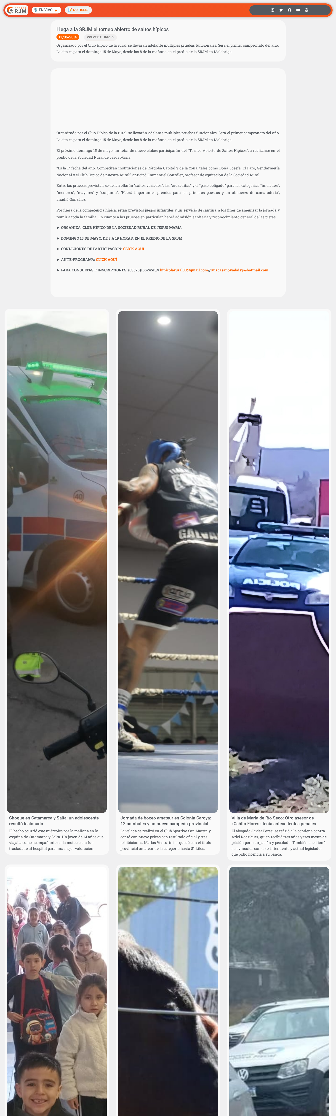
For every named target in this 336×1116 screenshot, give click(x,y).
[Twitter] (281, 10)
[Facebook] (289, 10)
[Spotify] (306, 10)
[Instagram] (272, 10)
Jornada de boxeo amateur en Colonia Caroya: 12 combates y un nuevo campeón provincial (165, 820)
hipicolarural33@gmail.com (184, 270)
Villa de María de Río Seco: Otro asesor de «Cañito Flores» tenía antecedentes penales (274, 820)
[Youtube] (298, 10)
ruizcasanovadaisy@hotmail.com (239, 270)
